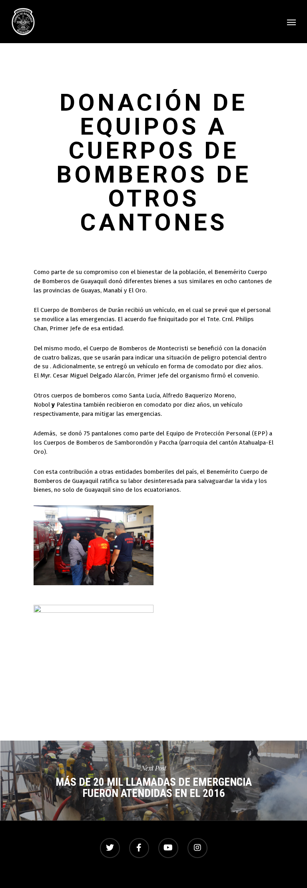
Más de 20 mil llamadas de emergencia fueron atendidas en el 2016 (153, 780)
